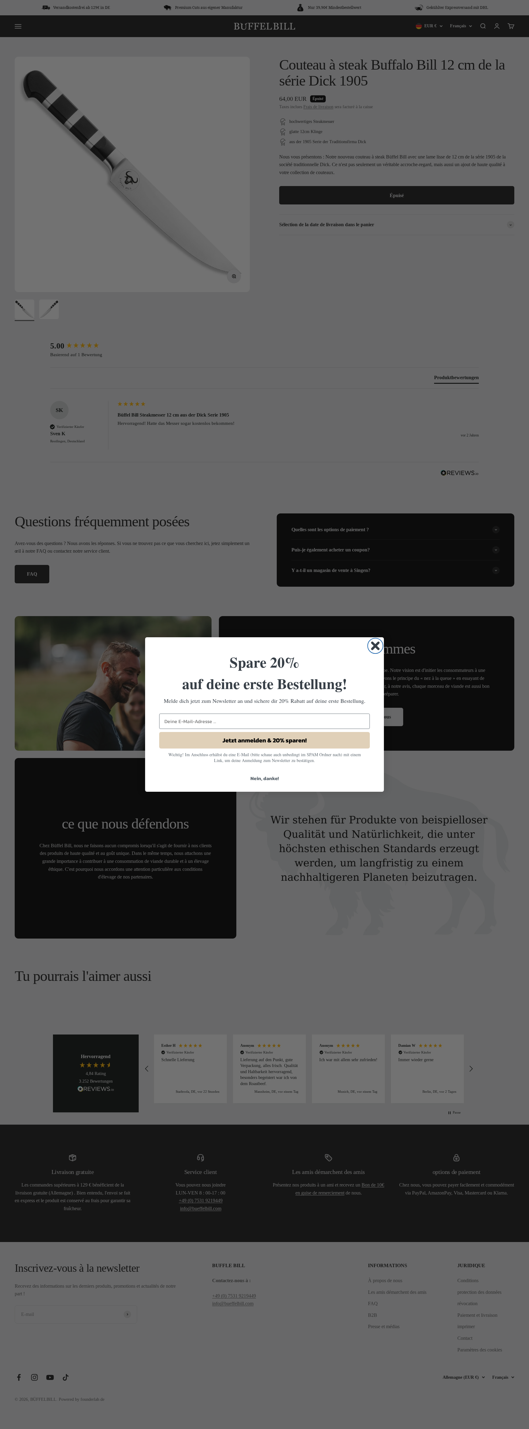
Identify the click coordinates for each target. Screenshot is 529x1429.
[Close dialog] (375, 646)
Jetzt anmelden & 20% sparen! (265, 740)
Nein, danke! (264, 778)
